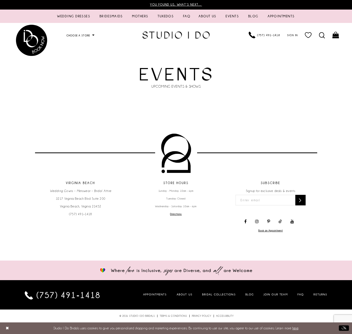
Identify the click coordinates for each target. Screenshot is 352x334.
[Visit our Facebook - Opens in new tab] (245, 221)
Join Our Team (276, 294)
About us (184, 294)
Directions (176, 214)
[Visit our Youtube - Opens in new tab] (292, 221)
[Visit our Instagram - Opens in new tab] (257, 221)
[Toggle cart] (336, 35)
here (295, 328)
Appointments (155, 294)
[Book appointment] (31, 40)
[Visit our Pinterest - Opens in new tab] (268, 221)
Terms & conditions (173, 316)
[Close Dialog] (7, 328)
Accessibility (225, 316)
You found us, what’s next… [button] (176, 4)
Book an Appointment (270, 230)
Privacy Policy (201, 316)
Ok (343, 328)
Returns (320, 294)
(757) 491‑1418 (80, 214)
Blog (250, 294)
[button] (308, 35)
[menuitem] (73, 16)
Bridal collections (219, 294)
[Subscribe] (300, 200)
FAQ (301, 294)
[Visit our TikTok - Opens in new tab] (280, 221)
